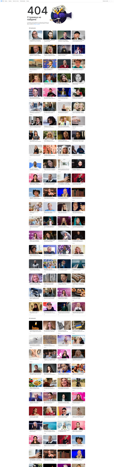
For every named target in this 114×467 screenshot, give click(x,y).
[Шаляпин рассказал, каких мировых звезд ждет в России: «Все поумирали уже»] (78, 323)
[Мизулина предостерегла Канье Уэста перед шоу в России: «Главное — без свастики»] (64, 194)
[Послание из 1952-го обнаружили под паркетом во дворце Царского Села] (50, 427)
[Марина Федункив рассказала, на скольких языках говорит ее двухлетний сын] (50, 80)
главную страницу (37, 24)
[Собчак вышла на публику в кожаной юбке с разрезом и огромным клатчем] (64, 237)
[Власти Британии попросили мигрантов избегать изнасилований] (35, 66)
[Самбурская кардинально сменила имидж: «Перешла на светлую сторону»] (35, 180)
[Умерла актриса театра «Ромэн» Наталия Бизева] (78, 80)
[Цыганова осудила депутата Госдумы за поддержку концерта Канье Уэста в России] (50, 51)
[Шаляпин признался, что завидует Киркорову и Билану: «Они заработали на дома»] (35, 251)
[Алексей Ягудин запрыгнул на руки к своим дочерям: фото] (50, 223)
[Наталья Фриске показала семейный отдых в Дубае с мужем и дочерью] (64, 294)
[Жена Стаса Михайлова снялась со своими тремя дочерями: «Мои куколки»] (78, 427)
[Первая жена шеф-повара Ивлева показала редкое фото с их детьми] (78, 37)
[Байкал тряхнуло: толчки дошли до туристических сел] (50, 394)
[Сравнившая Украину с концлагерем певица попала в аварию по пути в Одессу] (64, 251)
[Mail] (1, 1)
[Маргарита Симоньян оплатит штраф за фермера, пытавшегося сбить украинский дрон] (64, 456)
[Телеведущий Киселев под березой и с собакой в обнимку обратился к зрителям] (35, 51)
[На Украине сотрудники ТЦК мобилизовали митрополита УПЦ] (78, 413)
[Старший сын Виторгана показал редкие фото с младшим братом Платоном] (78, 456)
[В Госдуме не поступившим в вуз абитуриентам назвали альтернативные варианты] (78, 266)
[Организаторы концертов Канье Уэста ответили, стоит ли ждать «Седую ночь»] (78, 137)
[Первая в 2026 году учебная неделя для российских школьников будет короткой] (35, 223)
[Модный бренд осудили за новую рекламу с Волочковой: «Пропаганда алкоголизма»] (50, 209)
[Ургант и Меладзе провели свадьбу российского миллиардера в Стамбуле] (50, 66)
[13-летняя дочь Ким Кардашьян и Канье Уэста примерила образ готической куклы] (78, 223)
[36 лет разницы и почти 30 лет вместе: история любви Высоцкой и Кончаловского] (64, 323)
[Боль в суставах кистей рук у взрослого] (78, 123)
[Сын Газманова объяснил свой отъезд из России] (50, 37)
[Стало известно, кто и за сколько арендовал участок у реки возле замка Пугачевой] (50, 137)
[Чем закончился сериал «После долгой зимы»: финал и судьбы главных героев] (35, 366)
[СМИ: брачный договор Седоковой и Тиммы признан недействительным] (78, 209)
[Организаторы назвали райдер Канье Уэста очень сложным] (50, 294)
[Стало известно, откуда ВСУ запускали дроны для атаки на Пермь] (35, 427)
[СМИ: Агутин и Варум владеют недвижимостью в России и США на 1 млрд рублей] (64, 123)
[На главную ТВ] (3, 1)
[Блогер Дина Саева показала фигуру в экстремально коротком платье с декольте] (35, 337)
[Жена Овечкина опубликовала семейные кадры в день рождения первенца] (78, 180)
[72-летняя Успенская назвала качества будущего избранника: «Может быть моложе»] (78, 251)
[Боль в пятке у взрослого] (35, 380)
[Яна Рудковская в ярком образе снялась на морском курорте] (35, 151)
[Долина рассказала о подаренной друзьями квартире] (50, 323)
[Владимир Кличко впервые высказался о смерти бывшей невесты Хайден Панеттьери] (64, 37)
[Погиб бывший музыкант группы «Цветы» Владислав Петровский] (35, 413)
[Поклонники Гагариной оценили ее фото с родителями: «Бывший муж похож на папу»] (78, 108)
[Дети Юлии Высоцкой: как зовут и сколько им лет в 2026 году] (50, 413)
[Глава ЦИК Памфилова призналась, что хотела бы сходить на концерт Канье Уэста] (35, 166)
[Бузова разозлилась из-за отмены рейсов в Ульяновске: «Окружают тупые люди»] (50, 194)
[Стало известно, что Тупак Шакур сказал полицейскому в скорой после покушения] (50, 380)
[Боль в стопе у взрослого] (35, 442)
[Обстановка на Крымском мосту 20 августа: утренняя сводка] (64, 394)
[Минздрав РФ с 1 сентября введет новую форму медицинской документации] (35, 108)
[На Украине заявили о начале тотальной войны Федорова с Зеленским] (78, 237)
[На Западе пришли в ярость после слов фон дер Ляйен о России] (64, 94)
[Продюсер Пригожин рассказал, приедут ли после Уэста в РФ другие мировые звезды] (50, 180)
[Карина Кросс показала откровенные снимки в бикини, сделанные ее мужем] (64, 223)
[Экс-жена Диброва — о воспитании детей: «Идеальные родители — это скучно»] (64, 337)
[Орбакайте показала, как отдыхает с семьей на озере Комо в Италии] (35, 194)
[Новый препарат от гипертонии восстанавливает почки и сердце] (64, 180)
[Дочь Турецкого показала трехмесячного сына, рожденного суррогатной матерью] (35, 309)
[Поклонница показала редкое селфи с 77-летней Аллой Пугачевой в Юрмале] (78, 442)
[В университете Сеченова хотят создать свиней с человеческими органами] (78, 280)
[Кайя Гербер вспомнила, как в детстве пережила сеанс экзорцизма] (78, 380)
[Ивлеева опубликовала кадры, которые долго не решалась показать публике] (78, 94)
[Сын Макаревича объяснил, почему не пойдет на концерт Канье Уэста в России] (35, 266)
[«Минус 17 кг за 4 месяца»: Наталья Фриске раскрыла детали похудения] (35, 237)
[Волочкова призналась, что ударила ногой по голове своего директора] (64, 66)
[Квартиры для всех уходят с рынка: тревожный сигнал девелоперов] (50, 280)
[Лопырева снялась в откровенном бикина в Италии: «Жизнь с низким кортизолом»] (50, 151)
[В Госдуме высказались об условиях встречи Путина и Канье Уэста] (78, 151)
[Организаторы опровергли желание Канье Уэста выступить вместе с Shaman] (64, 351)
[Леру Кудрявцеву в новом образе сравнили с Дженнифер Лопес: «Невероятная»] (78, 309)
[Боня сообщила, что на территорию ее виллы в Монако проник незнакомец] (35, 137)
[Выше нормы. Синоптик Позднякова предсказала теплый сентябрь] (50, 266)
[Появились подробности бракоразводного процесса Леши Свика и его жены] (64, 137)
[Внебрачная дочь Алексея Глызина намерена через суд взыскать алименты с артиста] (78, 51)
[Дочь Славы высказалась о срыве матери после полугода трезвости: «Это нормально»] (35, 94)
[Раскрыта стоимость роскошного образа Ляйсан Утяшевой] (78, 166)
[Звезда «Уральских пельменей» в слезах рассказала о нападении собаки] (50, 166)
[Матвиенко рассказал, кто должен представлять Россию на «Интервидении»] (50, 309)
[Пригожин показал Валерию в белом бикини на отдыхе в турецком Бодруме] (64, 108)
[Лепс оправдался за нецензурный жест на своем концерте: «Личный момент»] (64, 266)
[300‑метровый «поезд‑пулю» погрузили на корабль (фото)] (78, 351)
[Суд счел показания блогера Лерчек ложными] (50, 366)
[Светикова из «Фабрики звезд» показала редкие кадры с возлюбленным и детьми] (50, 237)
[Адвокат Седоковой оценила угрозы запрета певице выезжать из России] (64, 151)
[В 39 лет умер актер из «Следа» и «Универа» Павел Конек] (64, 280)
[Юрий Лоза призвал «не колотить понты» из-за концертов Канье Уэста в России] (35, 123)
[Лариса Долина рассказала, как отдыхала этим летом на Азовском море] (50, 337)
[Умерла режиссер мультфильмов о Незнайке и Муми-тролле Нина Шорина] (35, 456)
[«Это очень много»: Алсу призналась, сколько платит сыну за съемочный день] (50, 94)
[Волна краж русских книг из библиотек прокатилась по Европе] (78, 194)
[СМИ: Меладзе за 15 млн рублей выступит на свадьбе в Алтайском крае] (50, 251)
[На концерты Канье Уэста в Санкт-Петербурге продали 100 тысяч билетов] (64, 366)
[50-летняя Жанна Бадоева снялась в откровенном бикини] (64, 80)
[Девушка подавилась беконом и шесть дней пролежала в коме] (64, 166)
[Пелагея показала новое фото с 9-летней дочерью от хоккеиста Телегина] (35, 80)
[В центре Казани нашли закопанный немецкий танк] (64, 413)
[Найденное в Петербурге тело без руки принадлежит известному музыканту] (35, 394)
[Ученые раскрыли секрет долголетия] (35, 209)
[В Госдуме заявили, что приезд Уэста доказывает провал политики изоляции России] (50, 108)
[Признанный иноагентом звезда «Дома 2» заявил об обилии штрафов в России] (78, 66)
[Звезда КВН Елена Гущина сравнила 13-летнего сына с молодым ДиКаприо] (78, 366)
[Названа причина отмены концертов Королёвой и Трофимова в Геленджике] (64, 442)
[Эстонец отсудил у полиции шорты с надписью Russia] (35, 294)
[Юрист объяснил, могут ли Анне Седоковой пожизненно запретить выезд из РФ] (64, 209)
